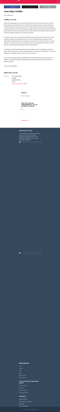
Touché (14, 78)
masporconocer (24, 120)
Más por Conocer (23, 385)
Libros (20, 370)
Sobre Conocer (22, 375)
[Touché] (7, 76)
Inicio (20, 366)
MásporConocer (22, 377)
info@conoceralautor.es (27, 401)
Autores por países (25, 95)
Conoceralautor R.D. (23, 392)
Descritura (21, 388)
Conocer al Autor (34, 409)
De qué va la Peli (22, 390)
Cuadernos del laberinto (18, 83)
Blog (20, 373)
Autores (21, 368)
